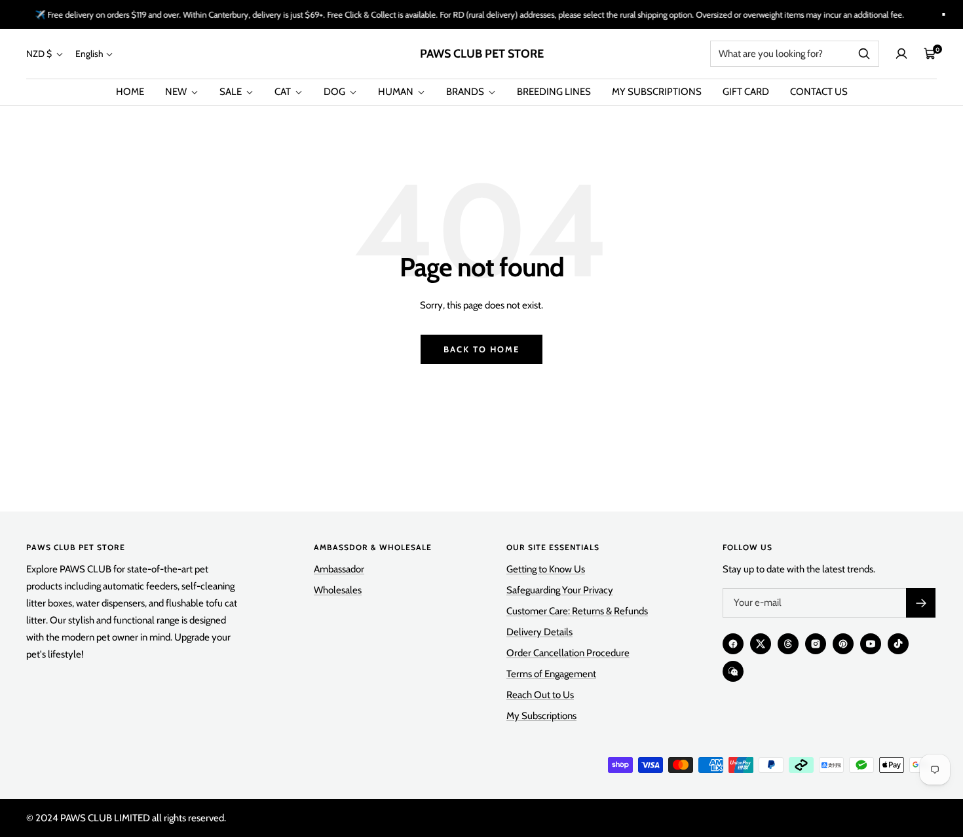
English (89, 54)
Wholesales (338, 590)
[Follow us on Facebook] (733, 643)
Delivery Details (539, 632)
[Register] (920, 603)
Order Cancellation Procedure (568, 653)
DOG (335, 92)
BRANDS (466, 92)
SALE (231, 92)
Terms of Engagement (551, 674)
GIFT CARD (746, 92)
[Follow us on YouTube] (870, 643)
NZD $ (40, 54)
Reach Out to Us (540, 695)
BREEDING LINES (554, 92)
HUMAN (396, 92)
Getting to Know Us (545, 569)
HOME (130, 92)
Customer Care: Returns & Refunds (577, 611)
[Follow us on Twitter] (760, 643)
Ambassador (339, 569)
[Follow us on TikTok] (898, 643)
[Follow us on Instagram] (815, 643)
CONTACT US (819, 92)
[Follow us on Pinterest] (843, 643)
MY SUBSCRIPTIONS (657, 92)
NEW (177, 92)
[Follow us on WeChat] (733, 671)
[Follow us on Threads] (788, 643)
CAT (283, 92)
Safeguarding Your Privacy (559, 590)
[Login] (901, 53)
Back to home (481, 349)
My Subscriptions (541, 716)
